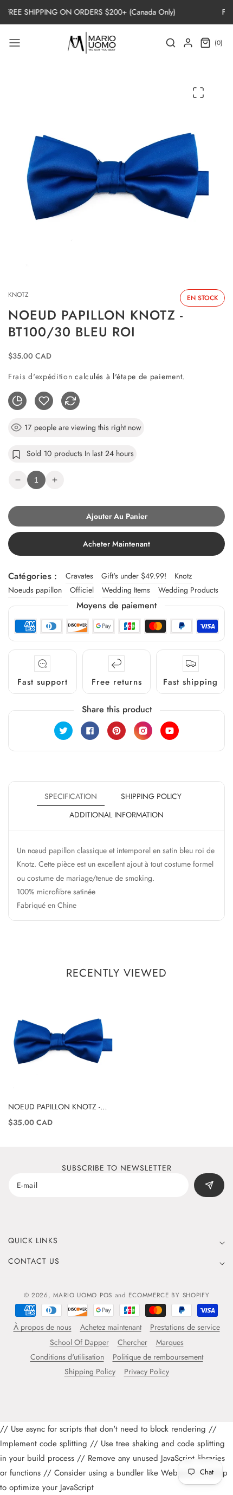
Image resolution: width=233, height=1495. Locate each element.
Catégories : (32, 576)
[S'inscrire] (209, 1185)
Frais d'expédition (40, 376)
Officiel (82, 589)
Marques (170, 1342)
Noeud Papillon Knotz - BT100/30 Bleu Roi (54, 1107)
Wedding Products (188, 589)
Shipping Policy (89, 1371)
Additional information (116, 814)
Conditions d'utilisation (67, 1356)
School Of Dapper (79, 1342)
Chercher (132, 1342)
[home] (116, 1481)
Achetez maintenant (110, 1327)
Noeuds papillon (35, 589)
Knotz (183, 575)
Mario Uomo (75, 1295)
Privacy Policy (146, 1371)
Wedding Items (126, 589)
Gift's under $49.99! (133, 575)
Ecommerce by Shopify (168, 1295)
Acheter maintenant (116, 543)
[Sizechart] (17, 401)
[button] (14, 42)
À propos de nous (43, 1327)
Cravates (79, 575)
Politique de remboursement (158, 1356)
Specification (70, 796)
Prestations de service (185, 1327)
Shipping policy (151, 796)
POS (106, 1295)
